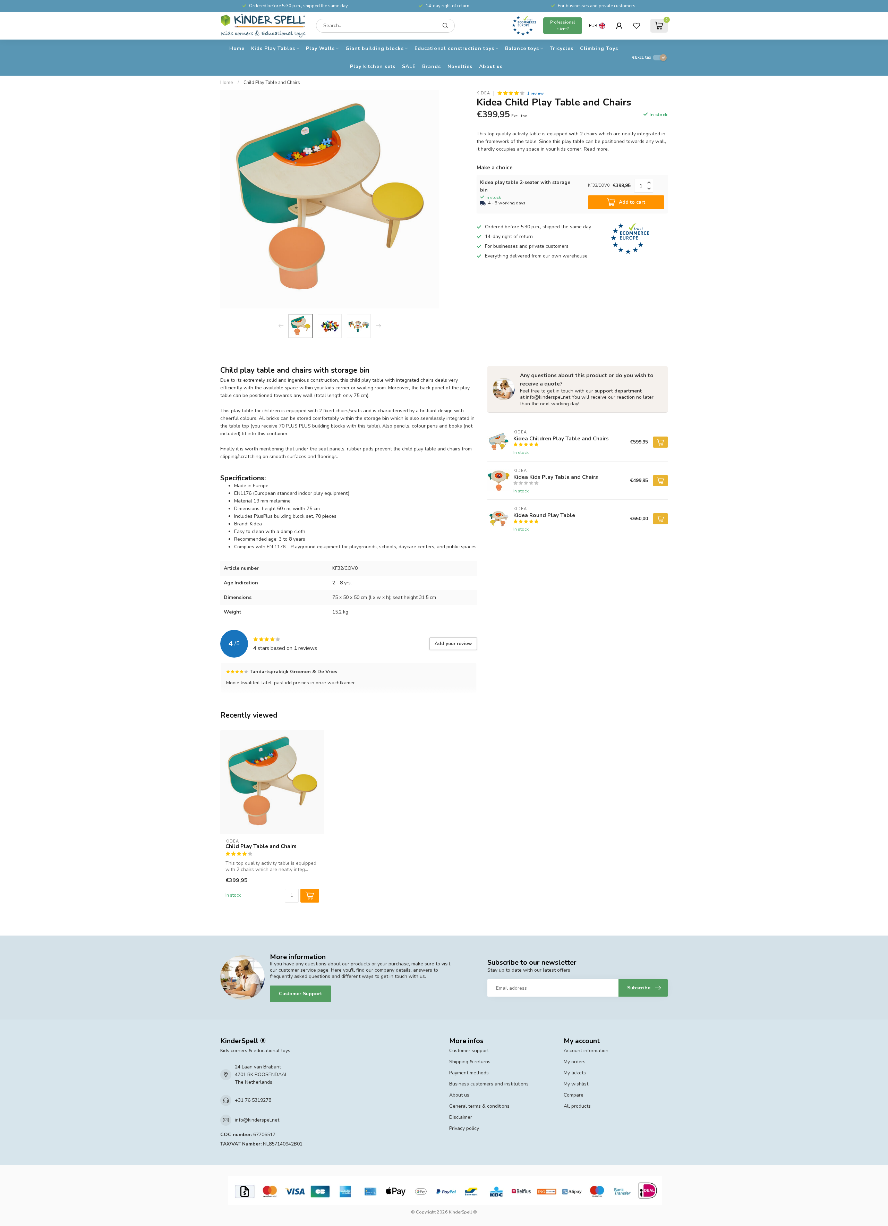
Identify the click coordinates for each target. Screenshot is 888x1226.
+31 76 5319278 (253, 1100)
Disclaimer (460, 1117)
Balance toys (522, 48)
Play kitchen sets (372, 66)
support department (618, 391)
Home (237, 48)
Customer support (469, 1050)
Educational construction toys (454, 48)
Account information (586, 1050)
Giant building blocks (374, 48)
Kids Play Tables (273, 48)
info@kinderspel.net (257, 1120)
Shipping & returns (469, 1061)
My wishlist (576, 1084)
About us (491, 66)
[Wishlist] (636, 26)
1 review (535, 93)
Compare (573, 1095)
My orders (575, 1061)
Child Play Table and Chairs (272, 82)
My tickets (575, 1072)
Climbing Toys (599, 48)
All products (577, 1106)
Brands (431, 66)
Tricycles (561, 48)
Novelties (459, 66)
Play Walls (320, 48)
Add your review (453, 644)
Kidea (483, 93)
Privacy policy (464, 1128)
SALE (409, 66)
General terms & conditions (479, 1106)
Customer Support (300, 993)
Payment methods (469, 1072)
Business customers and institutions (489, 1084)
